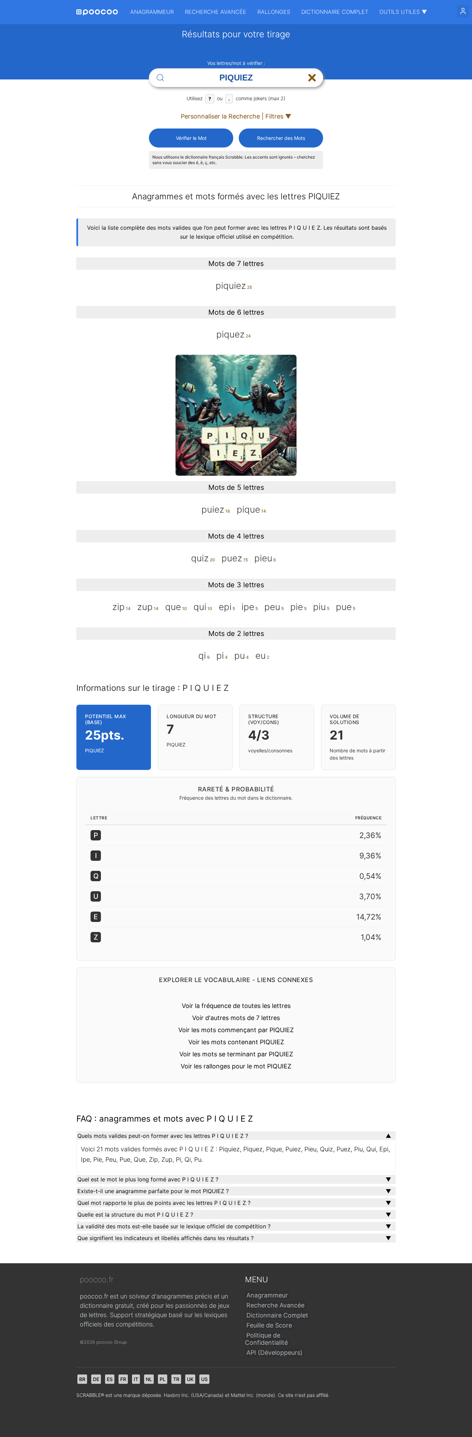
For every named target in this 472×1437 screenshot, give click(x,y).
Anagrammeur (152, 11)
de (96, 1379)
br (82, 1379)
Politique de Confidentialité (266, 1339)
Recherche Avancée (215, 11)
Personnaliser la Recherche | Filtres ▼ (236, 116)
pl (163, 1379)
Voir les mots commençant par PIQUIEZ (236, 1030)
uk (190, 1379)
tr (176, 1379)
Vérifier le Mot (191, 138)
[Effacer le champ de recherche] (312, 77)
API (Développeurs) (274, 1352)
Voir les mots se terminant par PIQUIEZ (236, 1054)
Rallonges (273, 11)
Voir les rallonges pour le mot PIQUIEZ (236, 1066)
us (204, 1379)
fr (123, 1379)
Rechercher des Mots (281, 138)
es (110, 1379)
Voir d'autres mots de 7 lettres (236, 1017)
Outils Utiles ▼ (403, 11)
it (136, 1379)
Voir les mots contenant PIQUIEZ (236, 1042)
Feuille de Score (269, 1325)
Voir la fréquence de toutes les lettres (236, 1005)
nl (149, 1379)
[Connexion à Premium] (463, 11)
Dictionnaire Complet (334, 11)
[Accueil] (97, 12)
